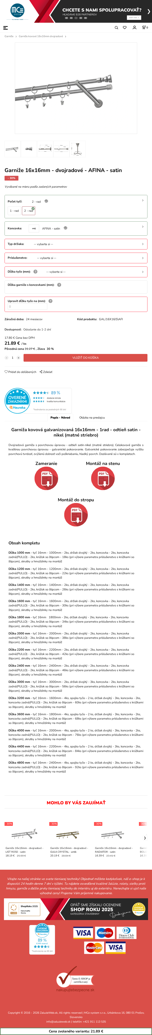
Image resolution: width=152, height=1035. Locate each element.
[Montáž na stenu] (103, 478)
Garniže (9, 36)
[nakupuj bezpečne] (75, 979)
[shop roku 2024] (76, 909)
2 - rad (28, 211)
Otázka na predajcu (92, 418)
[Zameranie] (46, 478)
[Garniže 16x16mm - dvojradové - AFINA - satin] (76, 88)
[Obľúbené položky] (124, 27)
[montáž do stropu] (76, 515)
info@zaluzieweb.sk (58, 1022)
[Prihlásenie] (134, 27)
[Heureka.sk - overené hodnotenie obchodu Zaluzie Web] (38, 401)
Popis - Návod (60, 418)
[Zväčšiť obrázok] (46, 201)
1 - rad (14, 211)
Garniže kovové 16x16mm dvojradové (41, 36)
